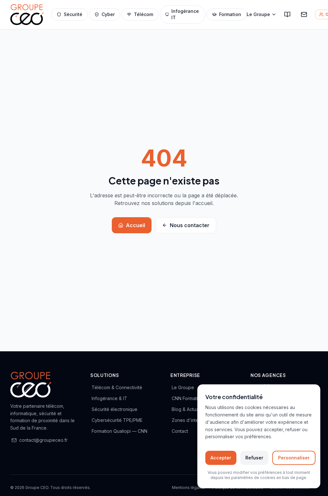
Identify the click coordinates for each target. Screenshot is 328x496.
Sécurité (73, 14)
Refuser (254, 457)
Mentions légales (188, 487)
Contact (180, 431)
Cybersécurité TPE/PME (117, 420)
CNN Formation (187, 398)
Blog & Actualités (189, 409)
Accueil (135, 225)
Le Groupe (258, 14)
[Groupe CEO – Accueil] (27, 14)
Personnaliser (294, 457)
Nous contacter (189, 225)
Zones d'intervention (194, 420)
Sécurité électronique (114, 409)
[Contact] (304, 14)
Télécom (143, 14)
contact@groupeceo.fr (43, 440)
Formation (230, 14)
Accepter (220, 457)
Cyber (108, 14)
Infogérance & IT (109, 398)
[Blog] (287, 14)
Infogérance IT (185, 14)
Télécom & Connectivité (117, 387)
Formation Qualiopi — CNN (119, 431)
